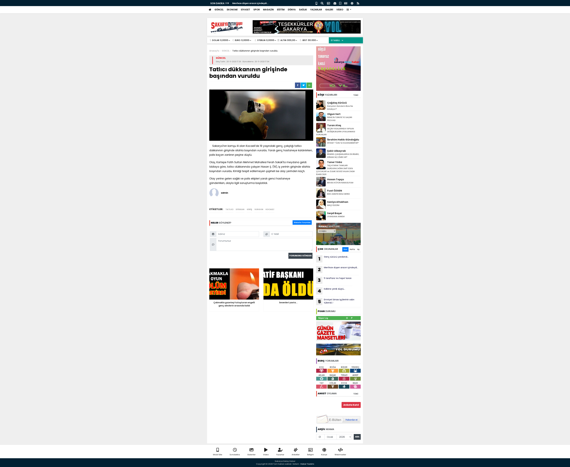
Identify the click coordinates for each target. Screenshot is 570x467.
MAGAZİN (268, 9)
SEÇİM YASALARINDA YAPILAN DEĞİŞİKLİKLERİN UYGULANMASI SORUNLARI (335, 131)
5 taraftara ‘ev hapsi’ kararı (335, 280)
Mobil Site (217, 454)
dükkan (240, 209)
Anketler (296, 454)
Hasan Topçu (335, 179)
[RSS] (358, 3)
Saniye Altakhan (337, 202)
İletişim (310, 454)
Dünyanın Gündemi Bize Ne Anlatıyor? (340, 107)
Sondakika (235, 454)
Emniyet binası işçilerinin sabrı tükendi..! (336, 301)
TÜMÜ (355, 95)
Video (266, 454)
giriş (249, 209)
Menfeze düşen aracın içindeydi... (250, 3)
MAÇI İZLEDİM (333, 205)
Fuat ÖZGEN (334, 190)
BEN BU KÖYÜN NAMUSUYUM (340, 182)
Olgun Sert (334, 114)
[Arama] (322, 3)
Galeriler (251, 454)
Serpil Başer (334, 213)
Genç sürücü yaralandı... (333, 258)
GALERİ (329, 9)
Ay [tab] (358, 249)
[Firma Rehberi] (335, 3)
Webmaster (340, 454)
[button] (349, 9)
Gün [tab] (345, 249)
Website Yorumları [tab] (302, 222)
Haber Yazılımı (307, 464)
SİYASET (245, 9)
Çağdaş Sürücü (337, 103)
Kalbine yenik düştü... (331, 290)
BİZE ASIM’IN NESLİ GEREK (338, 194)
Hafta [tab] (352, 249)
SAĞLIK (303, 9)
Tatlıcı (229, 209)
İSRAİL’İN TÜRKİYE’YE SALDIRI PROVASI (339, 119)
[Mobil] (316, 3)
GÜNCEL (219, 9)
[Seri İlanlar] (340, 3)
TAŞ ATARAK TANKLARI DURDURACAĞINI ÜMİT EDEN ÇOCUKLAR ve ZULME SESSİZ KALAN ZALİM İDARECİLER (335, 170)
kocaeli (270, 209)
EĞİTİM (281, 9)
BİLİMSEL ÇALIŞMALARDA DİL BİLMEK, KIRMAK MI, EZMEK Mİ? (343, 156)
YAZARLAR (316, 9)
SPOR (256, 9)
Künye (324, 454)
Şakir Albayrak (336, 151)
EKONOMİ (232, 9)
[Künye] (352, 3)
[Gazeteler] (346, 3)
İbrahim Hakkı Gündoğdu (343, 139)
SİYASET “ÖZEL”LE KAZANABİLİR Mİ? (343, 142)
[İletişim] (328, 3)
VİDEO (339, 9)
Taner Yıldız (334, 162)
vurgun (258, 209)
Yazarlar (280, 454)
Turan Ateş (334, 125)
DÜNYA (292, 9)
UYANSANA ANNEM (336, 216)
